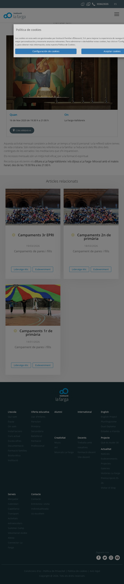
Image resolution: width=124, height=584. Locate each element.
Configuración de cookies (45, 51)
